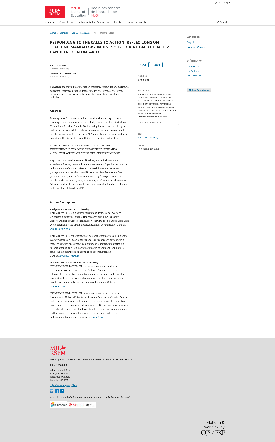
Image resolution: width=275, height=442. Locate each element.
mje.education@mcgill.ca (63, 385)
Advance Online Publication (94, 22)
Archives (118, 22)
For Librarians (194, 75)
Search (223, 22)
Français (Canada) (196, 46)
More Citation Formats (150, 122)
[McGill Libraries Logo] (81, 407)
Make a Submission (199, 90)
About (48, 22)
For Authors (193, 70)
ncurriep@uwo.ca (59, 285)
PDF (144, 64)
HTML (157, 64)
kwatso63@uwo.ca (60, 228)
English (191, 42)
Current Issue (66, 22)
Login (227, 2)
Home (53, 32)
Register (216, 2)
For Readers (193, 66)
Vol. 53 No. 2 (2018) (81, 32)
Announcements (137, 22)
